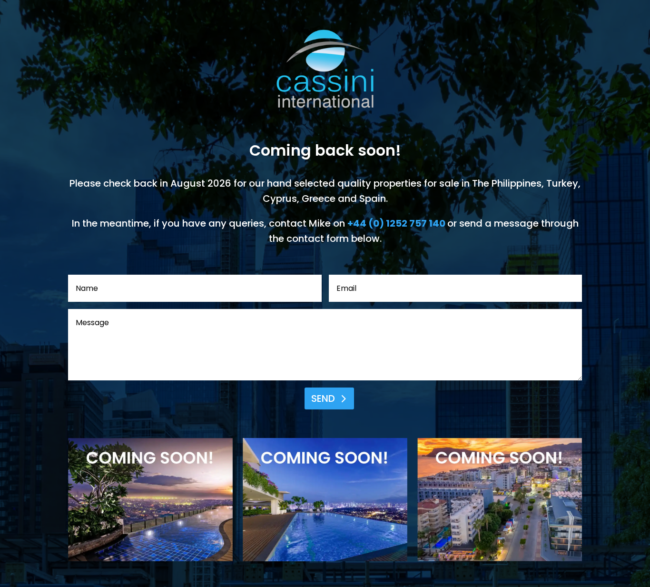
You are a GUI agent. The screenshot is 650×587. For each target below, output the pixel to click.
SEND (323, 398)
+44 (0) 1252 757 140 (396, 223)
